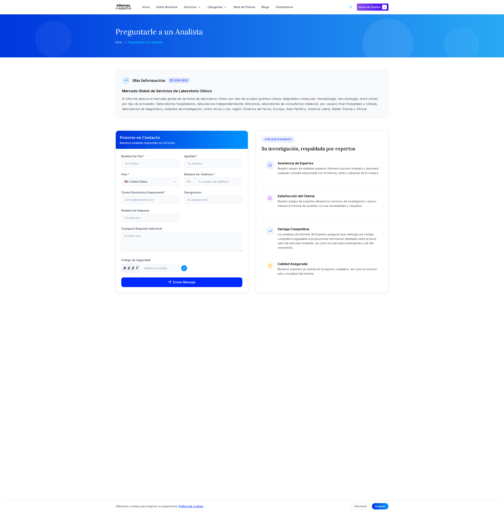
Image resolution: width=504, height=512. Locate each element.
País (125, 174)
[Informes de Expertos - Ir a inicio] (123, 7)
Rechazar (361, 506)
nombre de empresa (135, 210)
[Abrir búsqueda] (350, 7)
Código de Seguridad (135, 260)
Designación (193, 192)
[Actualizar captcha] (184, 268)
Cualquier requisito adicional (141, 228)
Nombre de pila (133, 156)
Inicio (119, 42)
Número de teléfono (199, 174)
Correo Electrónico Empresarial (143, 192)
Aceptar (380, 506)
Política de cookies (191, 506)
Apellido (190, 156)
